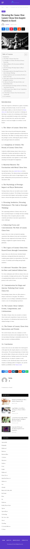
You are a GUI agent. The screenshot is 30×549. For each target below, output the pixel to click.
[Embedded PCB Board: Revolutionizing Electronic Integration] (6, 429)
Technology (4, 514)
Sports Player (5, 511)
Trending (4, 523)
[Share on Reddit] (19, 28)
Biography (4, 445)
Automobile (4, 442)
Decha (7, 24)
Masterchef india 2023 (7, 490)
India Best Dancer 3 (6, 478)
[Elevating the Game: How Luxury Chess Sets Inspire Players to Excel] (15, 41)
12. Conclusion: (7, 96)
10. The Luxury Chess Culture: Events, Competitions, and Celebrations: (15, 90)
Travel (3, 520)
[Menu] (3, 2)
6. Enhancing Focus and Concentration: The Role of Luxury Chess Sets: (14, 75)
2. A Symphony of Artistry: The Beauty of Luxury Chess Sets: (13, 61)
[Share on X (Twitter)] (7, 28)
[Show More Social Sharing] (26, 28)
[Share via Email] (23, 28)
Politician (4, 502)
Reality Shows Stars (6, 505)
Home (3, 540)
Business (4, 451)
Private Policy (16, 540)
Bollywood (4, 448)
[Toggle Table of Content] (25, 54)
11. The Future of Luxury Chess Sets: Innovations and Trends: (14, 93)
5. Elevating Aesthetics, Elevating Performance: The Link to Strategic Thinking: (14, 72)
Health (3, 469)
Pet (2, 499)
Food (3, 466)
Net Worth (4, 493)
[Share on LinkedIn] (15, 28)
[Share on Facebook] (3, 28)
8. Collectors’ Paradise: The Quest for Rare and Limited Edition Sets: (13, 82)
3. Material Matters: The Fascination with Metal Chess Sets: (13, 64)
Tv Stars (3, 529)
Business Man (5, 454)
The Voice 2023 (5, 517)
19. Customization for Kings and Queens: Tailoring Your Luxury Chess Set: (15, 86)
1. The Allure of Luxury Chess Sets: (10, 58)
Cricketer (4, 457)
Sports (3, 11)
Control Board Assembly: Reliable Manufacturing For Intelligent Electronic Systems (20, 419)
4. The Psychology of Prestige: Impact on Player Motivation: (13, 68)
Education (4, 460)
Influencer (4, 481)
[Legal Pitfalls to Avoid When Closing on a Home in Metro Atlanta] (6, 410)
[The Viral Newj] (15, 2)
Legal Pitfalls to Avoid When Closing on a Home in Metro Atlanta (18, 410)
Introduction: (6, 56)
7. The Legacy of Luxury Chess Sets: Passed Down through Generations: (14, 79)
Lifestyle (3, 487)
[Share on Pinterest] (11, 28)
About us (8, 540)
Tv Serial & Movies (6, 526)
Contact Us (25, 540)
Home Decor (5, 475)
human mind (18, 364)
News (3, 496)
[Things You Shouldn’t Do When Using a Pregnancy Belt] (6, 402)
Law (2, 484)
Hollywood (4, 472)
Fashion (3, 463)
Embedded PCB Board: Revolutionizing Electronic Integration (18, 428)
